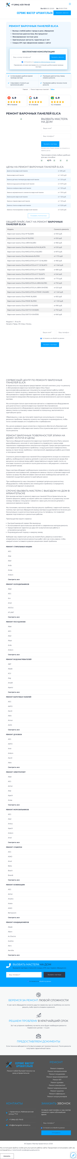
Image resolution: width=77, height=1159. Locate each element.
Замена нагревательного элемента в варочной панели (25, 192)
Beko (10, 866)
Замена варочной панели (15, 175)
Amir (9, 748)
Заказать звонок (62, 13)
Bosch (10, 871)
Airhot (10, 786)
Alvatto (10, 899)
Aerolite (11, 950)
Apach (10, 795)
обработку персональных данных (44, 62)
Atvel (10, 861)
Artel (10, 603)
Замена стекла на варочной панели (19, 205)
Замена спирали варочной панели (18, 201)
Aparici (10, 687)
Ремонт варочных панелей (40, 89)
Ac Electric (12, 936)
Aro (9, 598)
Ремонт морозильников (17, 810)
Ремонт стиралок (57, 1068)
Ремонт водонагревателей (18, 659)
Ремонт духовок (14, 734)
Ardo (10, 565)
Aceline (11, 941)
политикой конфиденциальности (26, 1150)
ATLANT (11, 612)
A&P (9, 664)
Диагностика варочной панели (17, 171)
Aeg (9, 678)
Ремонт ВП (57, 1080)
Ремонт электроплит (16, 772)
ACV (9, 673)
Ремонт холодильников (17, 584)
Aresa (10, 570)
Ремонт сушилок (14, 847)
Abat (10, 589)
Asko (10, 716)
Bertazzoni (12, 913)
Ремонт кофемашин (15, 885)
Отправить (56, 1133)
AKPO (10, 706)
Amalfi (10, 683)
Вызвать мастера (50, 144)
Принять (6, 1156)
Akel (9, 561)
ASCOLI (11, 608)
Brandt (10, 875)
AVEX (10, 725)
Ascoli (10, 711)
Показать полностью (38, 216)
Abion (10, 932)
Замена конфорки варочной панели (19, 188)
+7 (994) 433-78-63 (20, 5)
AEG (9, 551)
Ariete (10, 903)
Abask (10, 669)
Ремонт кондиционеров (17, 922)
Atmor (10, 720)
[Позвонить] (73, 1155)
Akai (9, 556)
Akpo (10, 640)
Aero (10, 946)
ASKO (10, 856)
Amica (10, 824)
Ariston (10, 575)
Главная (25, 89)
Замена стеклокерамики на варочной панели (22, 210)
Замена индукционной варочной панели (20, 184)
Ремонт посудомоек (16, 622)
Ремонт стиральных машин (19, 547)
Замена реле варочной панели (17, 197)
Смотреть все (14, 579)
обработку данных (45, 150)
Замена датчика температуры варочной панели (23, 179)
